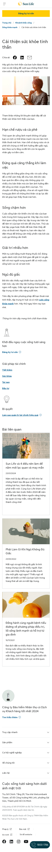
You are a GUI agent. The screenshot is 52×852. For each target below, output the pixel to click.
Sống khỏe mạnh (9, 27)
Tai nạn (6, 382)
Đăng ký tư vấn (26, 13)
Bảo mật (22, 829)
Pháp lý (5, 829)
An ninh (5, 835)
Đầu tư (5, 388)
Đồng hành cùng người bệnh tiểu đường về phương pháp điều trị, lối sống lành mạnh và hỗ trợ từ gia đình (26, 628)
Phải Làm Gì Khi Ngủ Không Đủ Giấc (25, 551)
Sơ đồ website (26, 834)
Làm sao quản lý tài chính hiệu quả (20, 415)
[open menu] (4, 4)
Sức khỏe (7, 376)
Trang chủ (6, 23)
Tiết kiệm (7, 370)
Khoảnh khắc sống (23, 23)
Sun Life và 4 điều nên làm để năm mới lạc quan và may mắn (25, 465)
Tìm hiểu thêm (9, 717)
